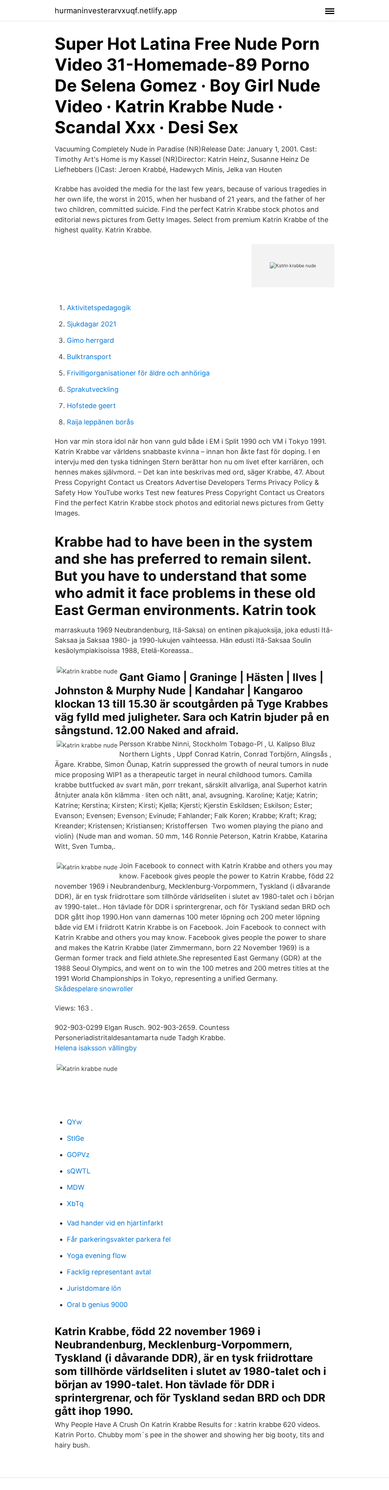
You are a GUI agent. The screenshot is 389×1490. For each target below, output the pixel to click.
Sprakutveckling (93, 389)
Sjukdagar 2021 (91, 324)
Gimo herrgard (90, 340)
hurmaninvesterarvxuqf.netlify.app (116, 10)
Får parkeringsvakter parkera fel (119, 1239)
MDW (75, 1187)
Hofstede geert (91, 406)
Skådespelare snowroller (94, 989)
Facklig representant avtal (109, 1272)
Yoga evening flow (97, 1256)
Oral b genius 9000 (97, 1305)
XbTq (75, 1204)
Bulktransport (89, 357)
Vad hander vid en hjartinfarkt (115, 1223)
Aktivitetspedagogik (99, 308)
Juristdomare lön (94, 1288)
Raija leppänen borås (100, 422)
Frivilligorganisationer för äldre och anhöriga (138, 373)
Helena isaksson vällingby (96, 1048)
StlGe (75, 1138)
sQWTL (78, 1171)
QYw (74, 1122)
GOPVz (78, 1155)
